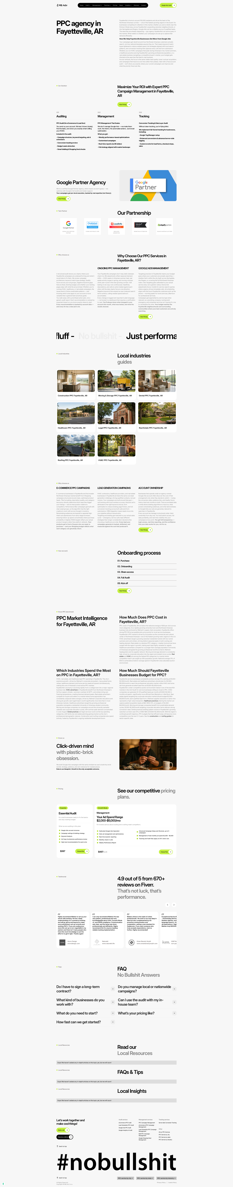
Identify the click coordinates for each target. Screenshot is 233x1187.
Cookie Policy (172, 1182)
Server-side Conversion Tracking (168, 1122)
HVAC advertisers (72, 690)
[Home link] (61, 5)
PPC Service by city (164, 1134)
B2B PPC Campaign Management (144, 1134)
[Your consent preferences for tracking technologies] (3, 1184)
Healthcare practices (151, 701)
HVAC (129, 656)
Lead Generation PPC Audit (126, 1125)
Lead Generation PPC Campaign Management (147, 1130)
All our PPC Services (164, 1132)
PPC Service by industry (165, 1139)
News (121, 5)
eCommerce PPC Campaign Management (146, 1126)
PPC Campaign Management (147, 1122)
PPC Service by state (164, 1137)
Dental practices (72, 712)
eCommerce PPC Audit (125, 1122)
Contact (143, 5)
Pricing (115, 5)
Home (81, 5)
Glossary (136, 5)
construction (154, 716)
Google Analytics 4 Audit (125, 1130)
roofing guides (166, 716)
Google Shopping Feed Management (145, 1139)
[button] (88, 5)
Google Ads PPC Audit (125, 1127)
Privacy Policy (161, 1182)
